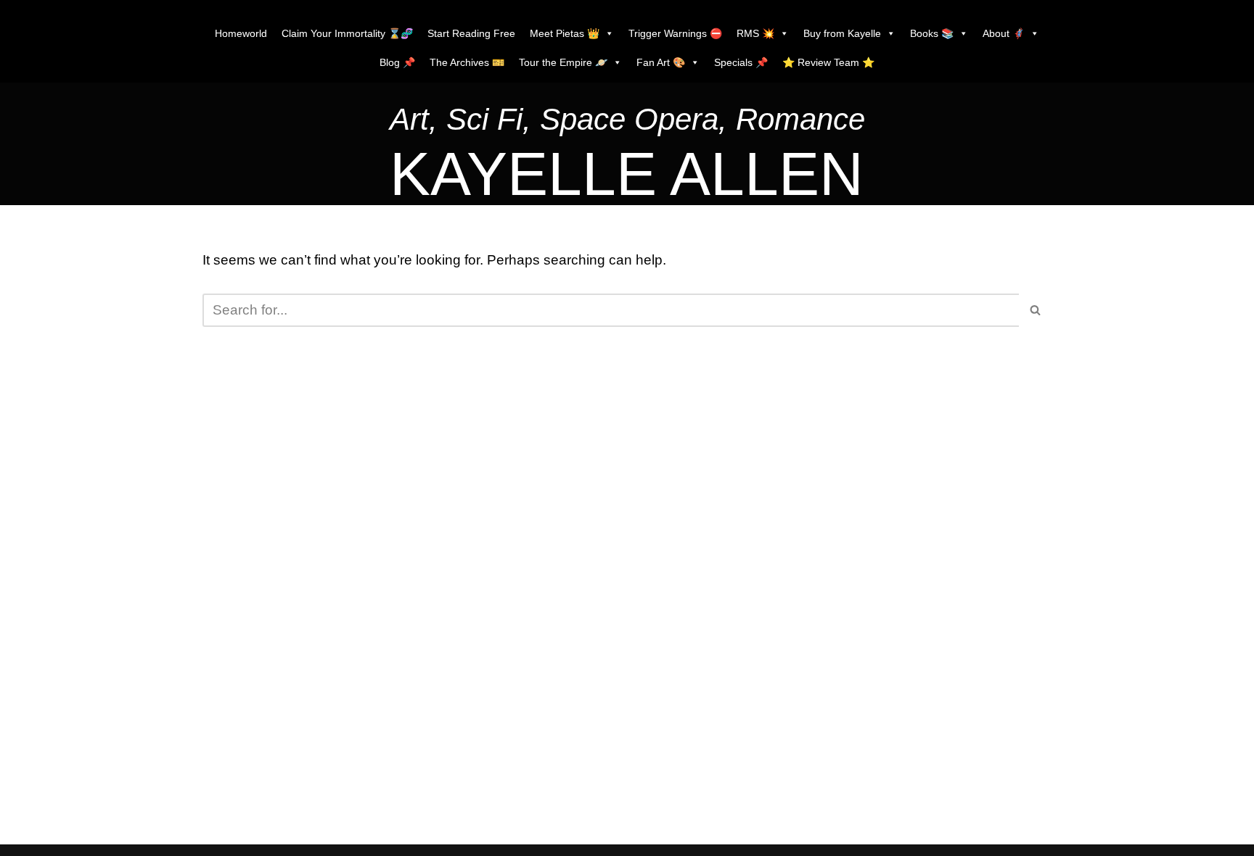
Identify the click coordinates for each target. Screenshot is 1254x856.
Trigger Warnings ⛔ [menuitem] (675, 33)
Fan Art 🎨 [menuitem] (660, 62)
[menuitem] (627, 123)
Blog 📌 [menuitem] (397, 62)
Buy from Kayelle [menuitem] (842, 33)
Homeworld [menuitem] (241, 33)
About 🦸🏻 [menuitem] (1004, 33)
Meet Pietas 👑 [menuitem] (564, 33)
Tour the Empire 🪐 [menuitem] (563, 62)
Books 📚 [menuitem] (932, 33)
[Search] (1035, 310)
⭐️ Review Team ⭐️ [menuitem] (828, 62)
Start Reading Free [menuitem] (471, 33)
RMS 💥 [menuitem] (755, 33)
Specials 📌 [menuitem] (741, 62)
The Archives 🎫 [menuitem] (467, 62)
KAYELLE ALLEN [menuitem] (627, 174)
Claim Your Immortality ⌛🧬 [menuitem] (347, 33)
